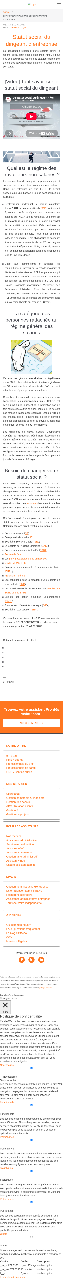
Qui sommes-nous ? (18, 924)
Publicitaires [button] (6, 1199)
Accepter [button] (20, 995)
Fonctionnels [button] (7, 1102)
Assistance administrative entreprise (28, 898)
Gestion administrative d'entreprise (27, 886)
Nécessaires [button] (7, 1065)
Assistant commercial (19, 852)
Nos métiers (13, 836)
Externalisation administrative (24, 890)
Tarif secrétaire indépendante (24, 903)
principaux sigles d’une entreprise (27, 558)
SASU (8, 601)
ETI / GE (11, 755)
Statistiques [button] (6, 1168)
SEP (34, 609)
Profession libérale (15, 575)
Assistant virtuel (16, 860)
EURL (8, 571)
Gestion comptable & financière (25, 797)
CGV (9, 937)
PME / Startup (14, 759)
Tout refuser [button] (4, 995)
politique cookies (45, 988)
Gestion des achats (18, 802)
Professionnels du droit (20, 763)
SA (26, 533)
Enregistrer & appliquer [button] (12, 1277)
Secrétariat (13, 793)
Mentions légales (16, 941)
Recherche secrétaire (19, 894)
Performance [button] (7, 1137)
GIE (45, 605)
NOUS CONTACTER (31, 723)
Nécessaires (10, 1076)
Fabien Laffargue (19, 28)
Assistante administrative (21, 840)
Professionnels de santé (21, 767)
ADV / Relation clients (19, 806)
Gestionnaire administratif (21, 856)
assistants (32, 503)
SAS (44, 546)
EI (31, 537)
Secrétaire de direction (20, 844)
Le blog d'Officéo (16, 933)
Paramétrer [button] (13, 995)
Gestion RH (13, 810)
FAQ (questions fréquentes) (23, 928)
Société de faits (13, 554)
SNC (44, 208)
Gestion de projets (17, 814)
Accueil (6, 12)
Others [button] (3, 1234)
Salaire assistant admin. (20, 864)
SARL (43, 550)
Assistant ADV (15, 848)
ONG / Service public (19, 771)
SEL (36, 541)
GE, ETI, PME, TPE (15, 563)
